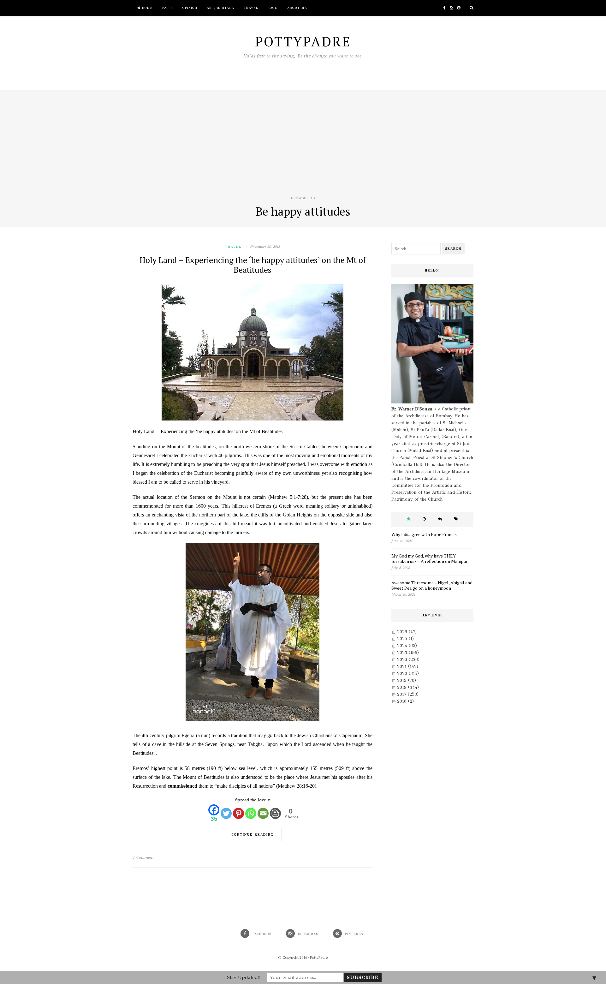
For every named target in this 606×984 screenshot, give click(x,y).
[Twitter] (226, 813)
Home (146, 8)
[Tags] (456, 519)
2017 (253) (408, 694)
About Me (297, 8)
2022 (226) (408, 659)
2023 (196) (408, 652)
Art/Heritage (220, 8)
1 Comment (143, 857)
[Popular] (408, 519)
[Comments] (440, 519)
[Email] (263, 813)
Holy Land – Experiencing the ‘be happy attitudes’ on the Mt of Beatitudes (253, 264)
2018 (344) (408, 687)
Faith (167, 8)
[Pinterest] (238, 813)
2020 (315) (408, 673)
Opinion (189, 8)
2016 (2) (405, 701)
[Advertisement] (303, 147)
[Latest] (424, 519)
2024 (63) (407, 645)
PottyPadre (319, 957)
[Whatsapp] (250, 813)
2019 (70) (406, 680)
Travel (251, 8)
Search (453, 249)
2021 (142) (407, 666)
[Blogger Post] (275, 813)
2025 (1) (405, 638)
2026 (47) (407, 632)
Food (273, 8)
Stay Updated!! (243, 977)
